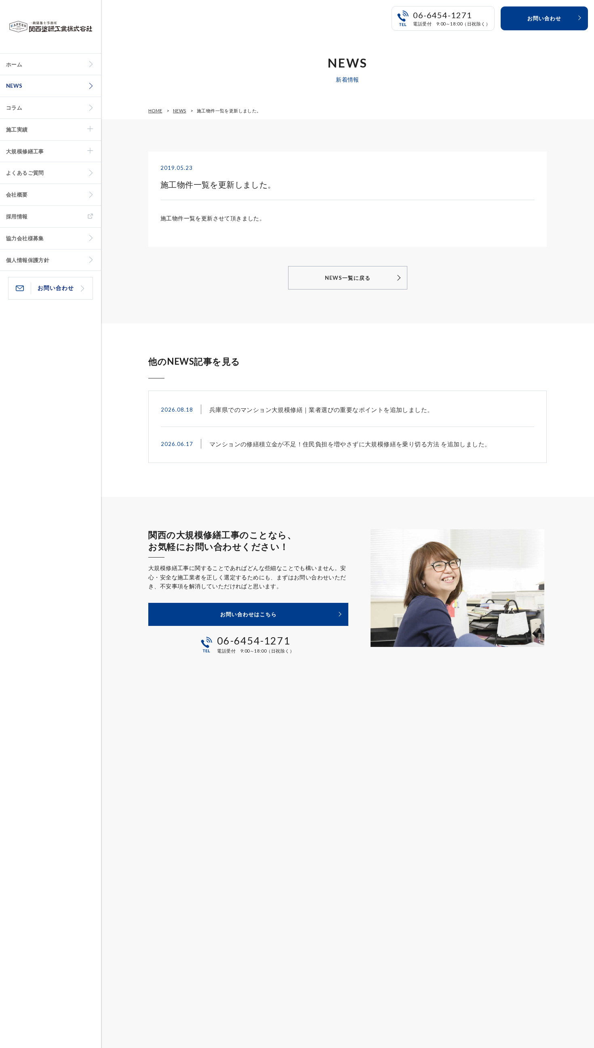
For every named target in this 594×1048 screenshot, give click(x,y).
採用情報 (17, 216)
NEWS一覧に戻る (348, 278)
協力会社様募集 (25, 238)
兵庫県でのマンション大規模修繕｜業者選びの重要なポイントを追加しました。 (321, 409)
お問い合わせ (56, 287)
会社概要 (17, 194)
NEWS (14, 85)
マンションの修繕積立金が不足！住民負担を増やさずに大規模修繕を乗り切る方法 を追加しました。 (350, 444)
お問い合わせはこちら (248, 614)
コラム (14, 107)
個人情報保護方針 (27, 260)
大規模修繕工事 (25, 151)
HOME (155, 110)
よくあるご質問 (25, 172)
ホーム (14, 64)
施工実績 (17, 129)
